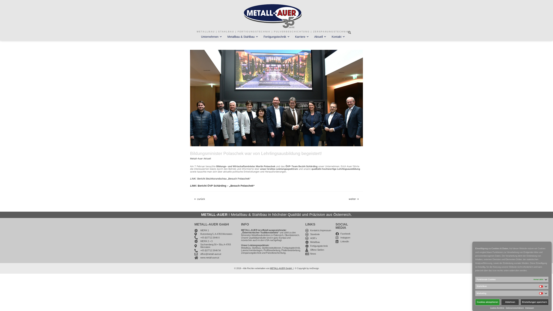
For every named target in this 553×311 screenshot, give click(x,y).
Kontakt (336, 36)
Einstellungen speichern (534, 302)
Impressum (529, 308)
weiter (354, 198)
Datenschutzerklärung (515, 308)
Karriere (300, 36)
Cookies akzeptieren (487, 302)
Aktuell (318, 36)
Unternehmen (209, 36)
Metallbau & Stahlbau (241, 36)
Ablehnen (510, 302)
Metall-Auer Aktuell (200, 158)
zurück (199, 198)
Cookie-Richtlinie (497, 308)
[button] (349, 32)
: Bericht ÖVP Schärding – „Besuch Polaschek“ (222, 185)
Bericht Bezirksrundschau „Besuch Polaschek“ (220, 178)
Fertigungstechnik (275, 36)
